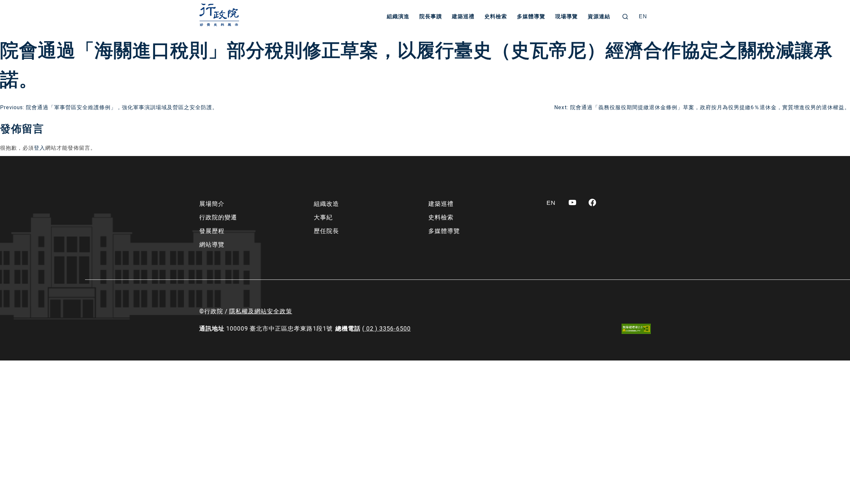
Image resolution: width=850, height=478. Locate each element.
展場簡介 (211, 203)
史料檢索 (495, 16)
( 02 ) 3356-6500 (386, 328)
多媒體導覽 (531, 16)
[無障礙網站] (636, 329)
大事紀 (323, 217)
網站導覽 (211, 244)
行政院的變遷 (218, 217)
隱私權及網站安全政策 (260, 311)
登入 (39, 148)
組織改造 (326, 203)
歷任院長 (326, 230)
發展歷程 (211, 230)
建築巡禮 (463, 16)
